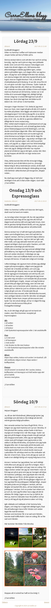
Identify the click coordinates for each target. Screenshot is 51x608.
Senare (46, 602)
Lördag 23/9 (25, 41)
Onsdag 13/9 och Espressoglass (25, 193)
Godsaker (7, 201)
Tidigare (5, 602)
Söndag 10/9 (25, 402)
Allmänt (7, 46)
